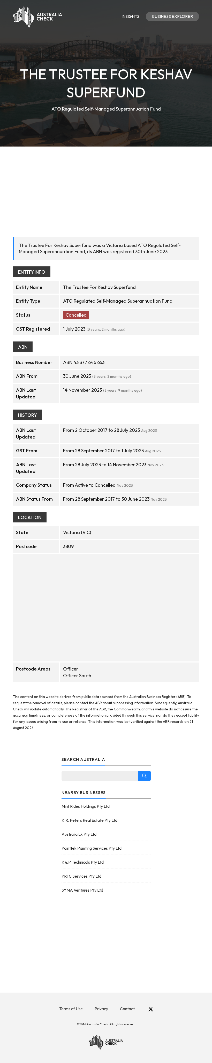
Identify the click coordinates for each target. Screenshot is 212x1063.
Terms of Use (71, 1008)
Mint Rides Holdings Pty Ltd (86, 806)
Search (144, 776)
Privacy (101, 1008)
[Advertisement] (106, 185)
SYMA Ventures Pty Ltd (82, 890)
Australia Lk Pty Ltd (79, 834)
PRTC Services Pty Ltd (81, 876)
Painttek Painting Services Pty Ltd (92, 848)
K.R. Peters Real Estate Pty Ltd (89, 820)
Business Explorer (172, 16)
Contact (127, 1008)
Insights (130, 16)
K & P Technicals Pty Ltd (83, 862)
